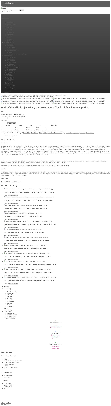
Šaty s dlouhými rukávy (13, 67)
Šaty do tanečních (12, 49)
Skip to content (5, 18)
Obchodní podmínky (9, 364)
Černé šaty (10, 75)
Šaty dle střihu (8, 55)
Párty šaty (9, 31)
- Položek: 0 (5, 11)
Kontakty (6, 2)
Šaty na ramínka (11, 69)
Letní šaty (9, 29)
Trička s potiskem (6, 403)
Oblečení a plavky (9, 84)
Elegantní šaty (11, 59)
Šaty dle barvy (7, 74)
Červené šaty (10, 77)
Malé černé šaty (11, 57)
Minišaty (9, 37)
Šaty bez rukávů (11, 62)
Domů (2, 95)
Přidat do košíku (11, 123)
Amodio (7, 404)
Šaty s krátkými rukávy (13, 65)
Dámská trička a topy (10, 318)
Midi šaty (9, 39)
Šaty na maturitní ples (13, 51)
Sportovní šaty (11, 41)
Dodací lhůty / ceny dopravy (11, 362)
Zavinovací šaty (11, 70)
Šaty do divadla (11, 47)
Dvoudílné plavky (11, 316)
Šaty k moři (10, 52)
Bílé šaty (9, 80)
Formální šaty (10, 306)
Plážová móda (10, 313)
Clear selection (19, 114)
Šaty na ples (10, 44)
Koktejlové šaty (11, 22)
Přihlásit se (4, 6)
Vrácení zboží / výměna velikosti (13, 361)
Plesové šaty (10, 26)
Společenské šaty (11, 24)
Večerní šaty (10, 32)
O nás (5, 359)
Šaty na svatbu (11, 46)
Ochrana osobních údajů (10, 367)
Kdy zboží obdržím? (9, 4)
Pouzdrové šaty (11, 60)
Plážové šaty (10, 34)
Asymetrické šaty (11, 72)
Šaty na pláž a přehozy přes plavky (16, 54)
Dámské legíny (11, 85)
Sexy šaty (9, 36)
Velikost (3, 114)
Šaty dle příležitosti (9, 42)
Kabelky (9, 90)
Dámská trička (11, 87)
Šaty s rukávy (10, 64)
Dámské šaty (7, 21)
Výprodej (6, 92)
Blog (5, 369)
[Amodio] (3, 8)
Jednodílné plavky (12, 315)
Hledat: (3, 10)
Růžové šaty (10, 79)
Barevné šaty (10, 82)
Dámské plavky (11, 89)
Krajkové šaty (10, 27)
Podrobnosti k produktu (10, 136)
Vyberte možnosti (13, 195)
